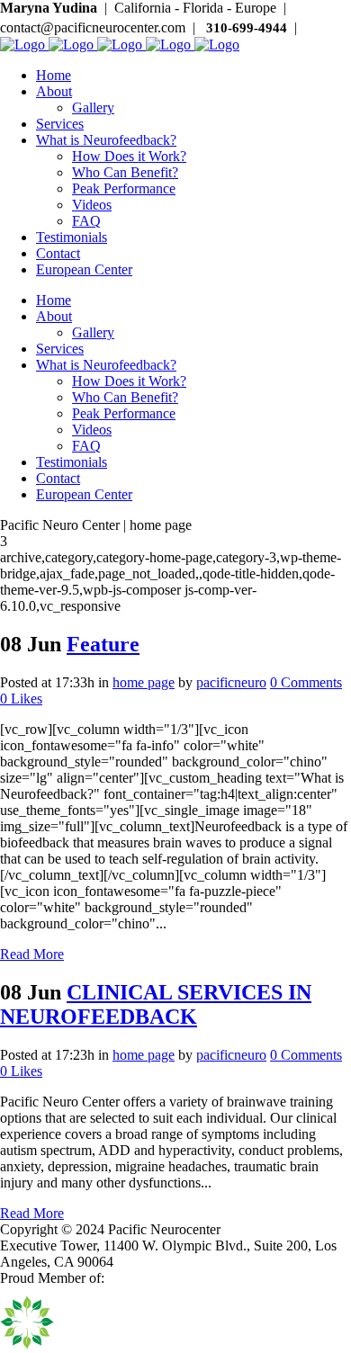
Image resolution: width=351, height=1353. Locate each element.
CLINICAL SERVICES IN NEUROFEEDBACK (155, 1004)
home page (143, 682)
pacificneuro (231, 682)
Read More (32, 954)
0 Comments (306, 682)
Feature (103, 644)
